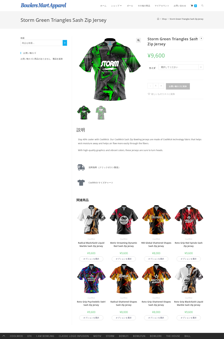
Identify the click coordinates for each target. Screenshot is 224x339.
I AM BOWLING (45, 335)
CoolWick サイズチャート (99, 182)
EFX (29, 335)
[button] (138, 40)
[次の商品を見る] (201, 38)
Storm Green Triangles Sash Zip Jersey (186, 19)
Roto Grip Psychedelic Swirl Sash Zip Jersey (91, 303)
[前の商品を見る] (196, 38)
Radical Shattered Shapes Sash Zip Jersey (123, 303)
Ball (188, 335)
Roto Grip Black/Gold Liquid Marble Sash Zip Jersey (188, 303)
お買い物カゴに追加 (178, 86)
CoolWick (91, 239)
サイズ (152, 68)
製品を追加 (58, 58)
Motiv (97, 335)
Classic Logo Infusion (74, 335)
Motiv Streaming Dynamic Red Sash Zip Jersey (123, 244)
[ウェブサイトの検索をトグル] (202, 5)
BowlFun (139, 335)
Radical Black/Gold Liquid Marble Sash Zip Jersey (91, 244)
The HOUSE (173, 335)
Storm (110, 335)
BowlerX (156, 335)
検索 (23, 38)
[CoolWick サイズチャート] (81, 183)
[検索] (64, 43)
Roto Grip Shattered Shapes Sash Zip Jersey (156, 303)
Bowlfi (123, 335)
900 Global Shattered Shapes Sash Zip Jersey (156, 244)
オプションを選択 (91, 259)
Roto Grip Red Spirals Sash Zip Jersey (189, 244)
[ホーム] (158, 19)
